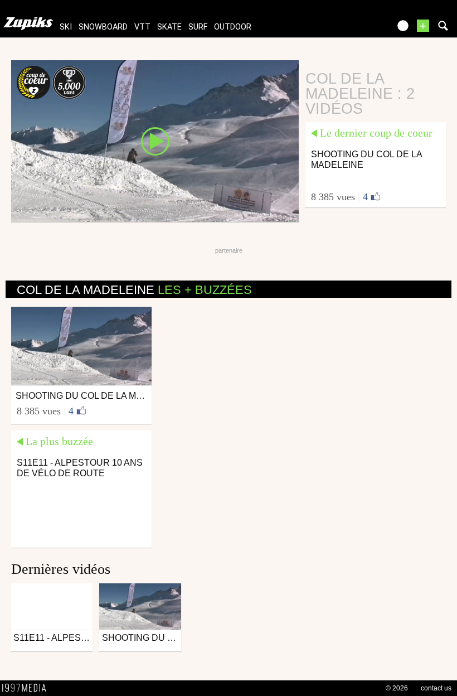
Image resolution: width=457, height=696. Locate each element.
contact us (436, 688)
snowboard (103, 27)
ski (66, 27)
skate (169, 27)
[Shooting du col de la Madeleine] (155, 140)
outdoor (232, 27)
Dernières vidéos (60, 569)
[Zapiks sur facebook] (358, 29)
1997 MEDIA (27, 688)
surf (197, 27)
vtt (142, 27)
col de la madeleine (134, 290)
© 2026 (397, 688)
